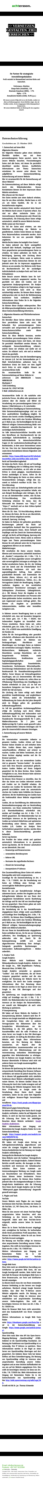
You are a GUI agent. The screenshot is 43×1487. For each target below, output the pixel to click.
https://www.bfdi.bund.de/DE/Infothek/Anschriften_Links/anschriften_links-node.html (21, 457)
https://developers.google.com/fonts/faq (23, 1322)
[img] (21, 6)
